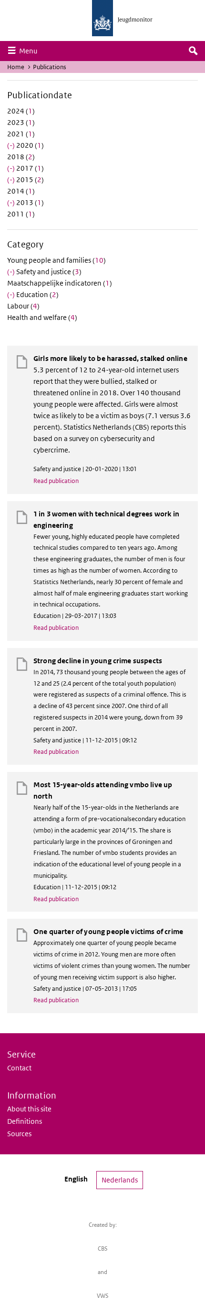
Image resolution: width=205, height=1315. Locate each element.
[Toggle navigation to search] (193, 51)
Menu (30, 50)
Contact (19, 1067)
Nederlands (120, 1179)
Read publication (56, 481)
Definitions (24, 1121)
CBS (103, 1248)
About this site (29, 1108)
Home (15, 67)
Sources (19, 1133)
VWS (103, 1296)
